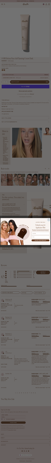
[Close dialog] (48, 220)
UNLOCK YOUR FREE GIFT (40, 240)
